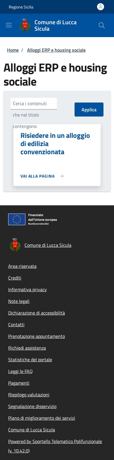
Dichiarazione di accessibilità (36, 312)
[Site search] (101, 25)
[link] (43, 176)
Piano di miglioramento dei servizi (41, 417)
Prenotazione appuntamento (36, 336)
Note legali (19, 301)
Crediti (14, 277)
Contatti (16, 324)
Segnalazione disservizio (32, 406)
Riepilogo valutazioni (28, 394)
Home (13, 49)
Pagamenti (19, 382)
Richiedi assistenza (27, 347)
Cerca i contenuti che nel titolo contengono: (30, 115)
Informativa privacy (27, 289)
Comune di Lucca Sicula (31, 429)
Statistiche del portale (30, 359)
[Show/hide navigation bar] (9, 25)
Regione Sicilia (21, 7)
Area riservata (22, 266)
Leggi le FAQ (20, 371)
